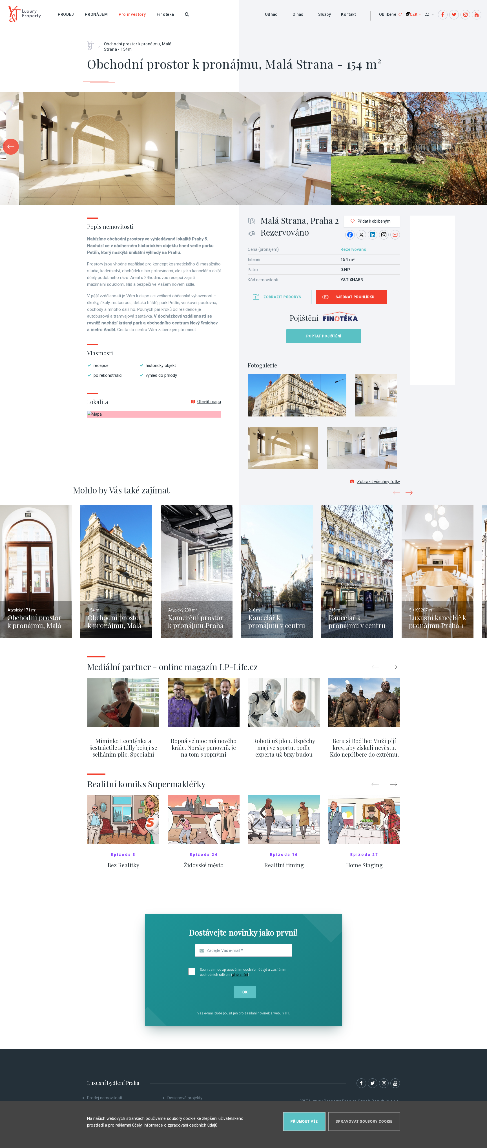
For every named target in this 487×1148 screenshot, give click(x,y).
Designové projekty (184, 1097)
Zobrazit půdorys (282, 297)
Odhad (271, 14)
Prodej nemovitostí (104, 1097)
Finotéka (165, 14)
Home (92, 43)
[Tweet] (361, 235)
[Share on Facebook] (350, 235)
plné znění (240, 975)
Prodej (66, 14)
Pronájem (96, 14)
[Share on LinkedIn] (372, 235)
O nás (298, 14)
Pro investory (132, 14)
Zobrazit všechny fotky (378, 481)
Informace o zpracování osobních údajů (180, 1125)
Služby (324, 14)
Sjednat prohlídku (355, 297)
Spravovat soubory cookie (364, 1121)
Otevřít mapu (209, 401)
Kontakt (348, 14)
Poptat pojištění (323, 336)
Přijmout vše (304, 1121)
